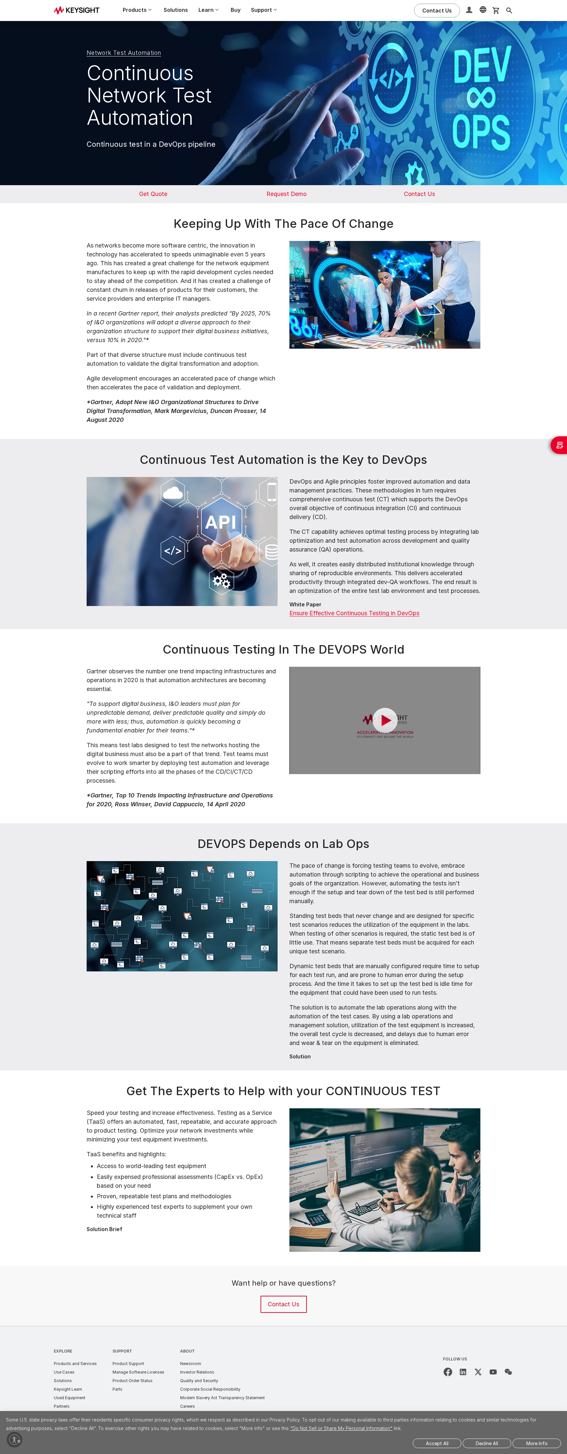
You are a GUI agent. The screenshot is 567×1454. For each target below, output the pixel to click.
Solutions (176, 10)
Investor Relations (197, 1372)
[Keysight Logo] (79, 10)
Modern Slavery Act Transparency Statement (222, 1397)
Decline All (487, 1443)
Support (122, 1351)
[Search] (509, 10)
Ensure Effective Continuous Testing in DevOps (354, 613)
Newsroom (190, 1363)
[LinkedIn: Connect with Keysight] (463, 1372)
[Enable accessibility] (14, 1439)
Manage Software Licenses (138, 1372)
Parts (117, 1389)
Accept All (437, 1443)
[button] (470, 10)
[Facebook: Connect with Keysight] (448, 1372)
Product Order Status (133, 1380)
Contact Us (283, 1304)
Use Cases (64, 1372)
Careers (187, 1406)
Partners (62, 1406)
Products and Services (75, 1363)
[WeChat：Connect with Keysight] (508, 1372)
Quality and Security (199, 1380)
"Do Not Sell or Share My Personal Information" (341, 1428)
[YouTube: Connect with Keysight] (493, 1372)
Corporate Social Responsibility (210, 1389)
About (187, 1351)
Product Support (128, 1363)
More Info (537, 1443)
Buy (236, 10)
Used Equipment (69, 1397)
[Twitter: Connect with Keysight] (478, 1372)
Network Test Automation (124, 52)
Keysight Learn (68, 1389)
